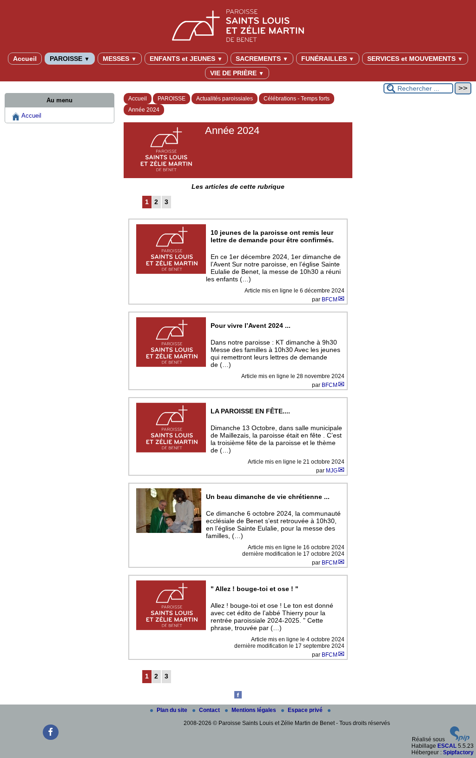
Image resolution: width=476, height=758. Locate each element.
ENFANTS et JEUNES (186, 58)
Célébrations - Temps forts (297, 98)
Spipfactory (458, 752)
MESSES (120, 58)
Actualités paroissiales (224, 98)
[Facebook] (238, 696)
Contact (210, 710)
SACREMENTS (262, 58)
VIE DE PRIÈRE (237, 73)
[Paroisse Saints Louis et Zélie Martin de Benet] (238, 24)
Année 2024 (143, 109)
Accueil (25, 58)
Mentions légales (254, 710)
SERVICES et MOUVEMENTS (415, 58)
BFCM (329, 299)
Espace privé (306, 710)
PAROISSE (70, 58)
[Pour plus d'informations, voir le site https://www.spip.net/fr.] (459, 739)
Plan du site (173, 710)
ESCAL (446, 746)
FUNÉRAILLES (327, 58)
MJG (331, 470)
